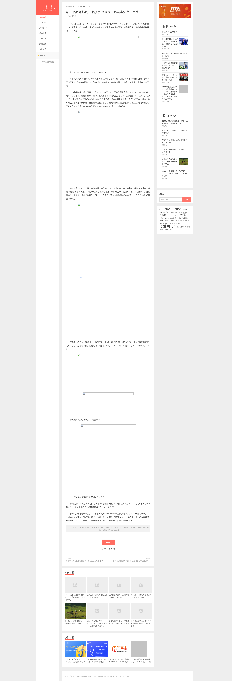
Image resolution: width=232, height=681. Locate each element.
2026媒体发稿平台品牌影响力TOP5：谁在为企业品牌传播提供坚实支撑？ (119, 661)
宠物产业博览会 (164, 218)
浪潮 (161, 223)
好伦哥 (181, 214)
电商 (173, 226)
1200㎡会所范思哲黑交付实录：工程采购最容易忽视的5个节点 (75, 597)
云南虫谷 (162, 212)
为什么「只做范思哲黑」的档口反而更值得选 (141, 596)
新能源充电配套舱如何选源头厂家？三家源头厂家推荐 (119, 622)
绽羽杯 (167, 229)
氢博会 (187, 221)
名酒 (182, 212)
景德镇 (172, 221)
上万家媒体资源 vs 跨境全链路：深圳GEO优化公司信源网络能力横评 (141, 661)
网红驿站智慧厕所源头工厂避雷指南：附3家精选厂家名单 (141, 623)
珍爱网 (165, 226)
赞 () (109, 542)
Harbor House (171, 209)
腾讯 (171, 229)
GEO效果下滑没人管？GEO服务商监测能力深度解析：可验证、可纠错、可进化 (75, 663)
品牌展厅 (43, 27)
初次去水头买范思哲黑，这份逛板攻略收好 (97, 596)
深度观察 (43, 43)
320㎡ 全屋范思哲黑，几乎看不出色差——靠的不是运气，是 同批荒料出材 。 (97, 623)
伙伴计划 (43, 49)
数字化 (161, 221)
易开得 (167, 221)
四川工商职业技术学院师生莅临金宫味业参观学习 (131, 561)
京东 (167, 212)
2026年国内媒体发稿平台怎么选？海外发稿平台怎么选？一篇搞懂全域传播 (97, 661)
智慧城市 (181, 221)
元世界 (172, 212)
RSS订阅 (43, 55)
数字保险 (185, 218)
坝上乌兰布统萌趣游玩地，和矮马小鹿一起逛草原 (75, 622)
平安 (176, 218)
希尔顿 (172, 218)
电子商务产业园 (181, 227)
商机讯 (47, 7)
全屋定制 (177, 212)
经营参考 (43, 33)
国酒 (186, 212)
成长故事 (43, 38)
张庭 (180, 218)
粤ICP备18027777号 (123, 676)
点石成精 (172, 223)
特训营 (178, 223)
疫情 (188, 227)
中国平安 (184, 209)
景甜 (176, 221)
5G (160, 209)
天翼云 (174, 215)
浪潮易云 (166, 223)
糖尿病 (161, 229)
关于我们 (45, 62)
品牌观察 (43, 22)
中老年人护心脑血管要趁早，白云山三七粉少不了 (84, 561)
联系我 (51, 62)
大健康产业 (165, 215)
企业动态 (43, 17)
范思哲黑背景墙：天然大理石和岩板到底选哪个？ (119, 596)
